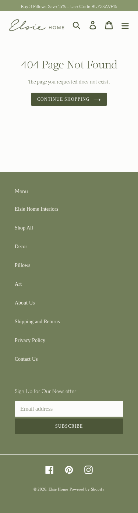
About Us (25, 303)
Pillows (22, 265)
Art (18, 284)
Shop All (24, 228)
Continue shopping (63, 99)
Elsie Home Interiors (36, 209)
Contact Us (26, 359)
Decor (21, 246)
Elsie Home (58, 489)
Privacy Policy (30, 340)
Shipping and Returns (37, 321)
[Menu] (125, 25)
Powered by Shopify (87, 489)
